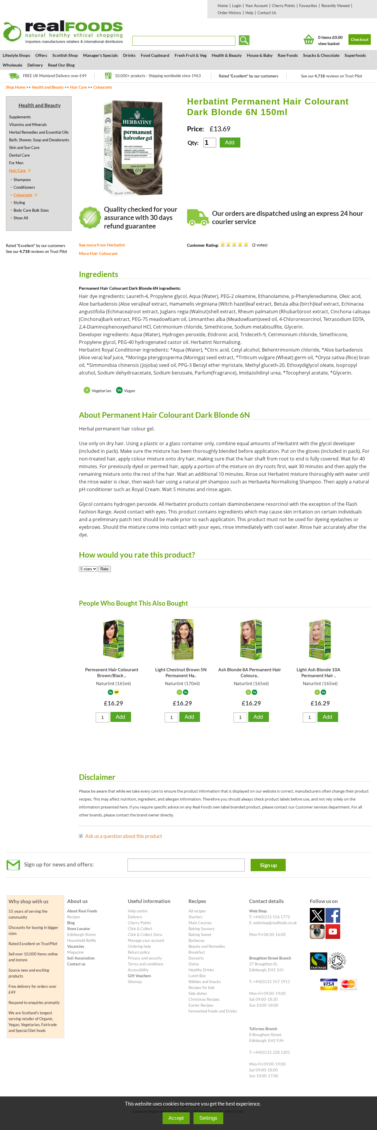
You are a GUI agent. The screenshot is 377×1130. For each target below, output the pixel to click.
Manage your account (146, 940)
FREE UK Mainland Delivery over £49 (55, 75)
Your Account (256, 5)
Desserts (196, 958)
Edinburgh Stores (81, 934)
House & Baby (259, 55)
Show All (21, 218)
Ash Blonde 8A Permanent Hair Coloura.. (249, 672)
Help (249, 12)
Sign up (268, 865)
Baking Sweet (199, 934)
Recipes (73, 916)
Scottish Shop (65, 55)
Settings (208, 1118)
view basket (329, 43)
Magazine (75, 952)
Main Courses (200, 922)
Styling (19, 202)
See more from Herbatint (102, 244)
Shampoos (22, 179)
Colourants (102, 87)
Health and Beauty (48, 87)
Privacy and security (145, 958)
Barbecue (196, 940)
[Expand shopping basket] (309, 39)
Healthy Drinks (201, 969)
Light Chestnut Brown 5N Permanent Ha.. (180, 672)
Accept (176, 1118)
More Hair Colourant (98, 253)
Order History (229, 12)
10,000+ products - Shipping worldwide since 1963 (158, 75)
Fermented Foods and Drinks (212, 1011)
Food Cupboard (155, 55)
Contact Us (266, 12)
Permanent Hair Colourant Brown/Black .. (111, 672)
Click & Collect (140, 928)
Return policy (139, 952)
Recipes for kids (201, 987)
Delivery (35, 64)
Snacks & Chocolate (321, 55)
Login (236, 5)
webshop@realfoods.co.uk (275, 922)
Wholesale (12, 64)
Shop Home (15, 87)
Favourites (308, 5)
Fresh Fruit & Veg (190, 55)
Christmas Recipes (204, 999)
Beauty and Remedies (206, 946)
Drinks (129, 55)
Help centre (138, 911)
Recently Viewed (335, 5)
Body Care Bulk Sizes (31, 210)
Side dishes (197, 993)
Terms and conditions (145, 964)
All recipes (197, 911)
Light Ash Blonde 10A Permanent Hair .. (318, 672)
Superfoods (355, 55)
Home (223, 5)
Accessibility (138, 969)
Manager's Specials (100, 55)
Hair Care (78, 87)
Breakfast (196, 952)
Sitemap (135, 981)
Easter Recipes (201, 1005)
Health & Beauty (227, 55)
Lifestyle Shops (16, 55)
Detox (193, 964)
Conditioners (24, 187)
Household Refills (81, 940)
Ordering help (139, 946)
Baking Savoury (201, 928)
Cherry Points (283, 5)
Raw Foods (288, 55)
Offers (41, 55)
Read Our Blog (61, 64)
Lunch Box (197, 975)
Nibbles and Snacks (204, 981)
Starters (195, 916)
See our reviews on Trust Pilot (331, 76)
